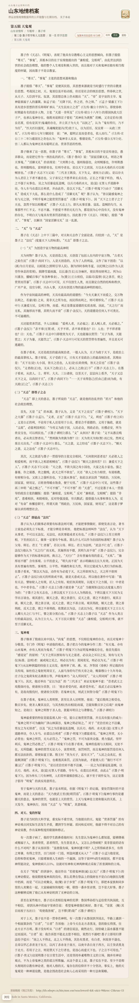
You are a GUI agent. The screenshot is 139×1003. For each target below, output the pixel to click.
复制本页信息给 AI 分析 (88, 35)
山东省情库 (17, 31)
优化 (115, 35)
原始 (124, 35)
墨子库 (42, 31)
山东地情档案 (23, 11)
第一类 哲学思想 (58, 35)
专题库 (30, 31)
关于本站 (65, 17)
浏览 (6, 997)
